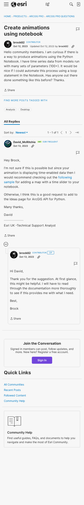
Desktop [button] (25, 109)
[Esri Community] (19, 4)
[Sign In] (78, 4)
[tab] (12, 121)
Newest (21, 132)
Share (9, 90)
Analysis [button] (10, 109)
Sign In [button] (42, 360)
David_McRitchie (24, 142)
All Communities (14, 384)
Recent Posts (12, 390)
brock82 (19, 42)
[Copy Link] (73, 46)
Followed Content (15, 395)
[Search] (71, 4)
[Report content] (77, 29)
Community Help (14, 400)
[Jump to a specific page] (77, 132)
